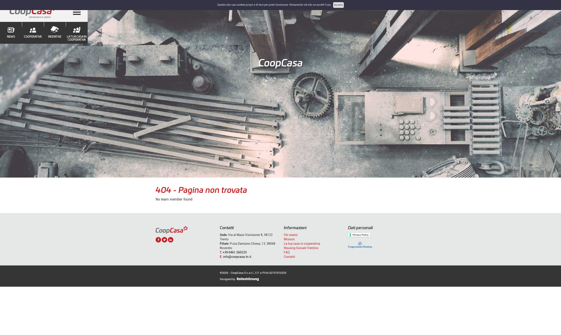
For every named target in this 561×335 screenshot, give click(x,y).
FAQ (287, 252)
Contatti (289, 256)
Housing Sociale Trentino (301, 248)
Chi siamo (291, 235)
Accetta (338, 4)
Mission (289, 239)
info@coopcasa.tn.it (237, 256)
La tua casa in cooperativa (302, 243)
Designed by (228, 279)
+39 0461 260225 (235, 252)
